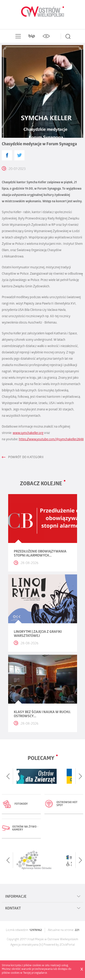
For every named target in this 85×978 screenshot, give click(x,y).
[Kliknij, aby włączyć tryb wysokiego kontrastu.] (46, 36)
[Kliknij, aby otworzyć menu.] (17, 36)
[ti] (41, 945)
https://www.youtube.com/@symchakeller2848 (51, 440)
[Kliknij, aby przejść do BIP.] (31, 36)
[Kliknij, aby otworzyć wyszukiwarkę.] (68, 36)
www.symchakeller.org (28, 433)
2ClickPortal (67, 945)
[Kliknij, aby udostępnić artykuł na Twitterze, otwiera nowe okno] (19, 155)
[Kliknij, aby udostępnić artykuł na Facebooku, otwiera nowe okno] (7, 155)
